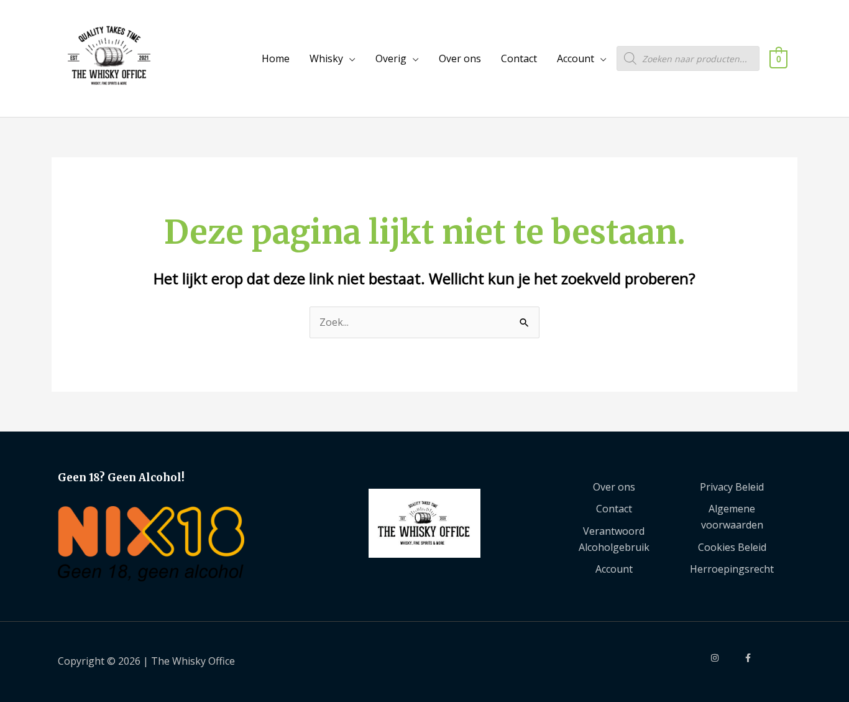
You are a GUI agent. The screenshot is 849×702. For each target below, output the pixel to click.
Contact (519, 58)
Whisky (326, 58)
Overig (390, 58)
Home (276, 58)
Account (575, 58)
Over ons (460, 58)
